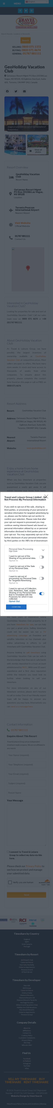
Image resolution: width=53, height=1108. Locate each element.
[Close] (47, 497)
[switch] (41, 557)
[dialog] (26, 554)
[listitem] (26, 550)
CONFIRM (16, 607)
